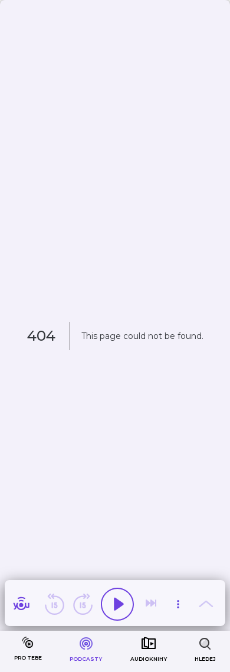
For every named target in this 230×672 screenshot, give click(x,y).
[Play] (117, 604)
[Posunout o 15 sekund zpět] (54, 604)
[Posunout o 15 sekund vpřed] (82, 604)
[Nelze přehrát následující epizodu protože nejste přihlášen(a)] (152, 604)
